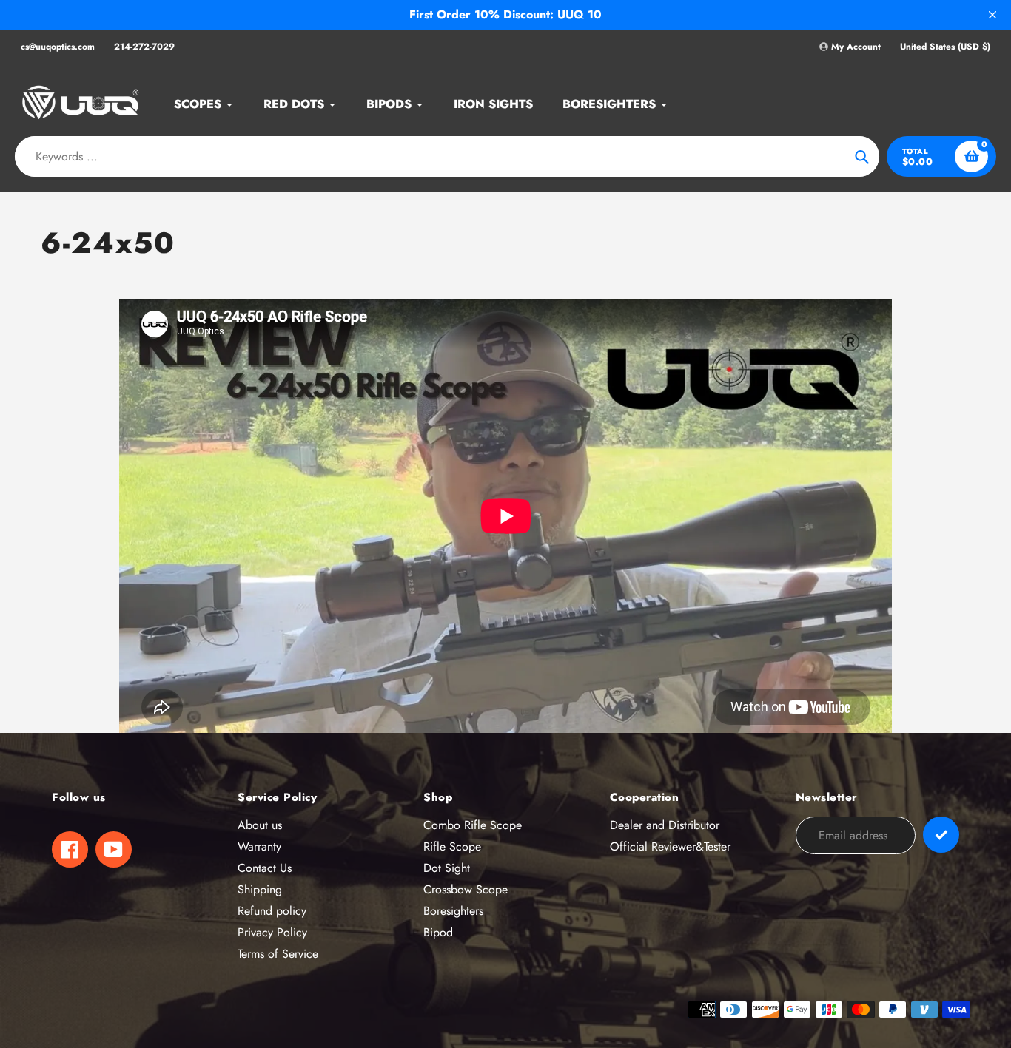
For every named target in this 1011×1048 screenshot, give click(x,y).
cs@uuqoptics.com (58, 46)
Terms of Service (278, 953)
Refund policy (272, 910)
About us (260, 825)
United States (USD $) (945, 47)
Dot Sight (446, 867)
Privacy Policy (272, 932)
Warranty (259, 846)
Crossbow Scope (465, 889)
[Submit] (941, 835)
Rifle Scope (452, 846)
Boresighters (453, 910)
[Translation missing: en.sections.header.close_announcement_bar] (992, 14)
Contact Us (265, 867)
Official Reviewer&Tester (670, 846)
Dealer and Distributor (664, 825)
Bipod (438, 932)
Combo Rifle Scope (472, 825)
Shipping (260, 889)
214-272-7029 (144, 46)
